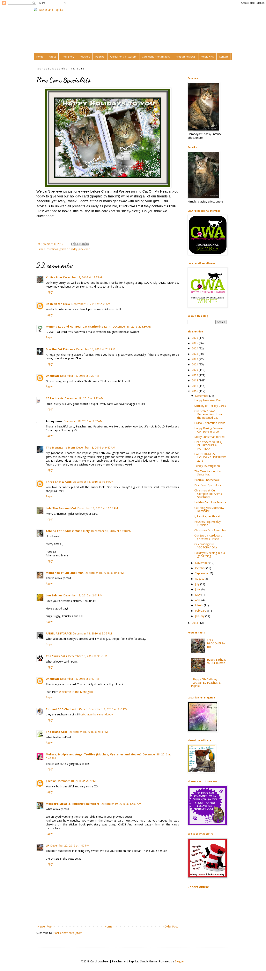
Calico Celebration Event (209, 423)
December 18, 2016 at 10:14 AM (93, 481)
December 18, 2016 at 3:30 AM (132, 326)
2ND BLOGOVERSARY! (216, 643)
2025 (195, 343)
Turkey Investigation (207, 466)
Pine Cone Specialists (207, 485)
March (199, 605)
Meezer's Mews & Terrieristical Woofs (73, 804)
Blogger (180, 961)
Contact (223, 56)
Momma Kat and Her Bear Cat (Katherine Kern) (78, 326)
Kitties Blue (54, 277)
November (202, 563)
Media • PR (207, 56)
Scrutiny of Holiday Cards (210, 406)
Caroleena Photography (156, 56)
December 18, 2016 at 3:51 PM (107, 709)
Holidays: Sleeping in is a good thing (209, 554)
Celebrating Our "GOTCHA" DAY (205, 545)
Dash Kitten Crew (58, 304)
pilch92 (50, 781)
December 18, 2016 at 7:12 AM (95, 349)
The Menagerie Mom (60, 447)
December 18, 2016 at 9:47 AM (95, 447)
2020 (195, 370)
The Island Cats (57, 732)
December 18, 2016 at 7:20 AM (79, 376)
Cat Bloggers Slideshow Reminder (209, 509)
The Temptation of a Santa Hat (207, 472)
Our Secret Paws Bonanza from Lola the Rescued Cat (208, 414)
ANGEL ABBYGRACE (59, 633)
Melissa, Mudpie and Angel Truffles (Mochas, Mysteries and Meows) (93, 754)
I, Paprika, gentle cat (207, 516)
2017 (195, 386)
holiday (73, 249)
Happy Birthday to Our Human (216, 661)
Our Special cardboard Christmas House (208, 537)
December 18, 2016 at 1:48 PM (104, 573)
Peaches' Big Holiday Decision (207, 523)
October (200, 568)
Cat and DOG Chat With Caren (66, 709)
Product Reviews (186, 56)
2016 (195, 391)
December (202, 396)
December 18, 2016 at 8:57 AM (82, 421)
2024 (195, 348)
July (197, 584)
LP (47, 845)
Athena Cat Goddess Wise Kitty (68, 531)
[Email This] (73, 244)
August (200, 578)
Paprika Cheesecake (207, 480)
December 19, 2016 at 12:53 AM (121, 804)
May (198, 594)
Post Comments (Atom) (68, 933)
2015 (195, 623)
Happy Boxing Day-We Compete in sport (208, 429)
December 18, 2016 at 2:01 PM (82, 595)
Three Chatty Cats (59, 481)
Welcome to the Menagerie (76, 692)
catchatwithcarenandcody (96, 714)
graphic (63, 249)
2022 (195, 359)
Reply (49, 292)
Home (39, 56)
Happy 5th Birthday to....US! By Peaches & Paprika (206, 682)
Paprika (100, 56)
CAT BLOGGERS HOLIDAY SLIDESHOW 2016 (210, 457)
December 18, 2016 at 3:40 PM (79, 678)
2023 (195, 354)
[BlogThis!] (76, 244)
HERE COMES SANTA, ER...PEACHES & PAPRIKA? (208, 445)
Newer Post (44, 926)
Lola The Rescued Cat (61, 508)
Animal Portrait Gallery (123, 56)
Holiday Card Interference (210, 502)
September (202, 573)
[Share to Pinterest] (87, 244)
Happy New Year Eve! (207, 400)
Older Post (171, 926)
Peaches (85, 56)
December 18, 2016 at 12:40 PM (111, 531)
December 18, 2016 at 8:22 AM (83, 398)
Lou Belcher (54, 595)
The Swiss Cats (56, 656)
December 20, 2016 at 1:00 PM (69, 845)
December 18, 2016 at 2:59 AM (90, 304)
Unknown (52, 376)
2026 (195, 338)
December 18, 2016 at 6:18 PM (88, 732)
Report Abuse (198, 887)
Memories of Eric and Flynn (65, 573)
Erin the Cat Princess (60, 349)
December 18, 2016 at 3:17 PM (87, 656)
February (201, 610)
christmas (52, 249)
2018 (195, 380)
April (198, 600)
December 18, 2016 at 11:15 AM (97, 508)
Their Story (67, 56)
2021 (195, 364)
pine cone (84, 249)
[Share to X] (80, 244)
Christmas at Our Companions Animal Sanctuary (208, 494)
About (52, 56)
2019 (195, 375)
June (198, 589)
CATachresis (54, 398)
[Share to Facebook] (84, 244)
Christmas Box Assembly (210, 530)
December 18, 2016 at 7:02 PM (76, 781)
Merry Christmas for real (209, 437)
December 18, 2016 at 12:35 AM (83, 277)
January (200, 616)
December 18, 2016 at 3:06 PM (92, 633)
